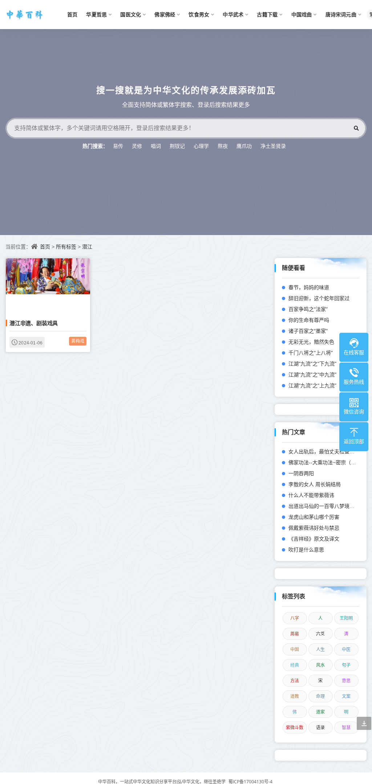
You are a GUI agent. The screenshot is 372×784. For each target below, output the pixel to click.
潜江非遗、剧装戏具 (33, 323)
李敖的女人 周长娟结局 (314, 484)
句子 (346, 665)
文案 (346, 696)
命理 (320, 696)
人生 (320, 649)
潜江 (87, 246)
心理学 (201, 145)
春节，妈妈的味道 (308, 287)
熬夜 (223, 145)
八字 (294, 618)
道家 (320, 712)
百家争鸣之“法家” (308, 309)
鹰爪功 (244, 145)
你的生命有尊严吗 (308, 319)
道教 (294, 696)
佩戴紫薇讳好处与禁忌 (313, 527)
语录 (320, 727)
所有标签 (66, 246)
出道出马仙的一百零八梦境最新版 (326, 505)
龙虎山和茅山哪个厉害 (313, 516)
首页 (45, 246)
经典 (294, 665)
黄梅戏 (78, 341)
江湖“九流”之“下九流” (312, 363)
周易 (294, 634)
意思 (346, 681)
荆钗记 (177, 145)
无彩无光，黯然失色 (311, 341)
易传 (118, 145)
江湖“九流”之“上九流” (312, 385)
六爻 (320, 634)
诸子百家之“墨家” (308, 330)
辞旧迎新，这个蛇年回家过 (318, 298)
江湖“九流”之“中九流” (312, 374)
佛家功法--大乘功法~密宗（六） (324, 462)
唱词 (156, 145)
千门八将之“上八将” (310, 352)
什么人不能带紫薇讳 (311, 495)
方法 (294, 681)
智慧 (346, 727)
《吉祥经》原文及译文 (313, 538)
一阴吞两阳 (301, 473)
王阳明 (346, 618)
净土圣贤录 (273, 145)
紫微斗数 (294, 727)
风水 (320, 665)
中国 (294, 649)
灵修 (137, 145)
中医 (346, 649)
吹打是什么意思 (306, 549)
